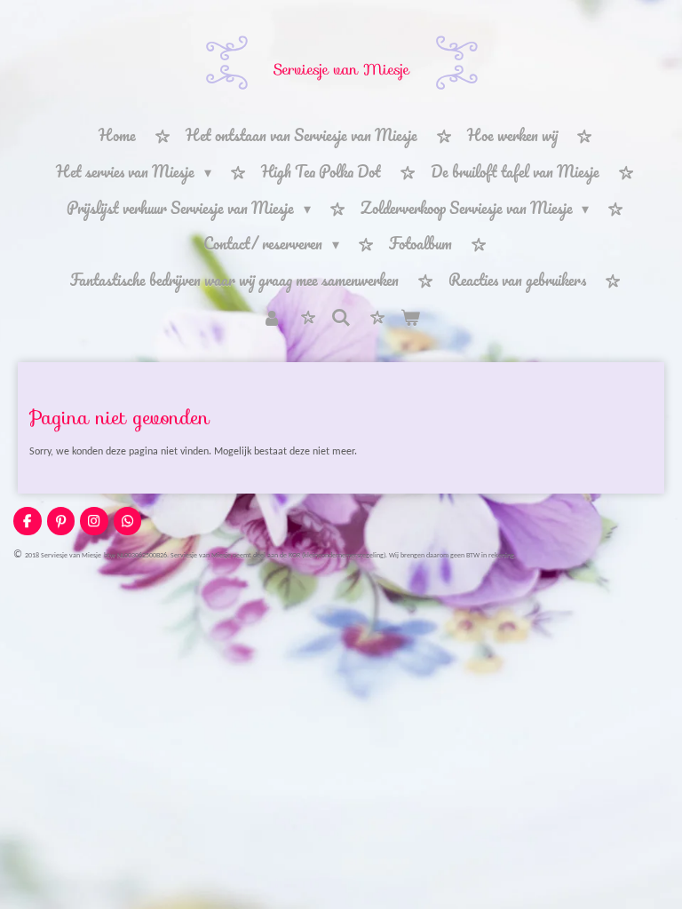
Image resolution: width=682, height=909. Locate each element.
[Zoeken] (341, 317)
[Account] (271, 317)
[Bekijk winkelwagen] (410, 317)
